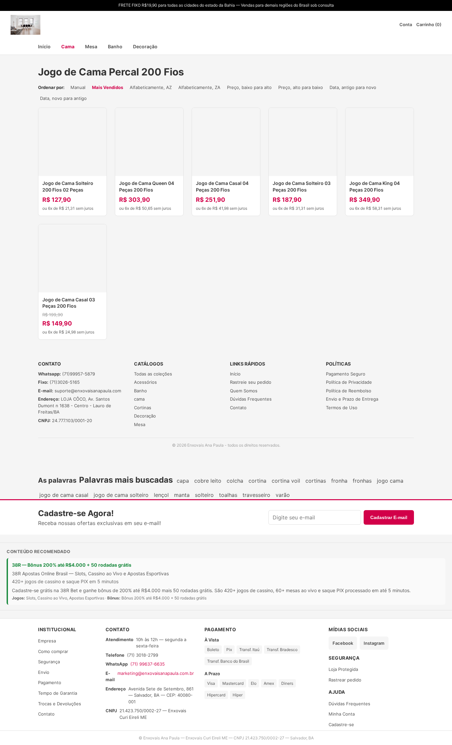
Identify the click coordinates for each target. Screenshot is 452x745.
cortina (257, 480)
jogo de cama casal (63, 495)
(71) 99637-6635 (147, 664)
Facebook (343, 643)
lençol (161, 495)
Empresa (47, 640)
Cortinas (142, 407)
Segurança (49, 661)
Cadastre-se (341, 724)
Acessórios (145, 382)
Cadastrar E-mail (388, 517)
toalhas (228, 495)
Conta (405, 24)
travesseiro (256, 495)
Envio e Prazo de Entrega (352, 399)
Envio (43, 672)
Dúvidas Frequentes (251, 399)
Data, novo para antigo (63, 98)
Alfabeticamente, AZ (151, 87)
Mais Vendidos (107, 87)
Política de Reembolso (348, 390)
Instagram (374, 643)
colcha (235, 480)
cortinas (315, 480)
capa (183, 480)
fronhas (362, 480)
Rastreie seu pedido (250, 382)
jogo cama (390, 480)
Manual (77, 87)
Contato (238, 407)
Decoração (145, 46)
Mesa (91, 46)
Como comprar (53, 651)
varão (283, 495)
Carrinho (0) (428, 24)
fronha (339, 480)
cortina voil (286, 480)
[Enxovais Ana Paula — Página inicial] (25, 25)
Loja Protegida (343, 669)
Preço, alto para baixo (300, 87)
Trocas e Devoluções (59, 703)
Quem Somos (243, 390)
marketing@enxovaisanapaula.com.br (155, 673)
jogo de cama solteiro (121, 495)
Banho (115, 46)
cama (139, 399)
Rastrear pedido (345, 679)
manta (182, 495)
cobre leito (207, 480)
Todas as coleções (153, 373)
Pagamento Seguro (345, 373)
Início (44, 46)
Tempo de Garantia (57, 693)
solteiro (204, 495)
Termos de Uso (341, 407)
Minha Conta (342, 714)
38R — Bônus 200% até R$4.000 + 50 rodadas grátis (71, 565)
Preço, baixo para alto (249, 87)
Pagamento (49, 682)
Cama (67, 46)
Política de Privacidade (349, 382)
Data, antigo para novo (353, 87)
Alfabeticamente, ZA (199, 87)
